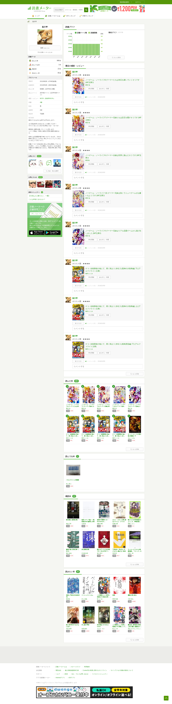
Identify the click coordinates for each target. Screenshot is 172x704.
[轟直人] (32, 187)
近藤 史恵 (115, 523)
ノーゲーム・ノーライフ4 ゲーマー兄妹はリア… (134, 406)
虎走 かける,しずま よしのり (135, 628)
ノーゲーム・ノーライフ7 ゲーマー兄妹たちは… (88, 406)
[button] (86, 10)
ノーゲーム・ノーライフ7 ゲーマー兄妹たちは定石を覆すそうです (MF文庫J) (113, 119)
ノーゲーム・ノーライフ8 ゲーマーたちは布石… (72, 406)
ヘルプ (58, 674)
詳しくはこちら (37, 214)
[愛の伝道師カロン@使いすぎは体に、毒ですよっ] (32, 166)
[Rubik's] (57, 187)
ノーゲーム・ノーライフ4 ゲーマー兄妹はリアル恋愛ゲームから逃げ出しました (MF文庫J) (113, 232)
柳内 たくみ (89, 273)
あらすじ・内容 (104, 88)
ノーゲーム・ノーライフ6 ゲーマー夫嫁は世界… (103, 406)
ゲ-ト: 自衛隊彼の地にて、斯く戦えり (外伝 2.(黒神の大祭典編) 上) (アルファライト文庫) (113, 307)
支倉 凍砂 (69, 628)
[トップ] (28, 22)
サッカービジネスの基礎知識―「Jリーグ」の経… (134, 551)
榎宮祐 (87, 160)
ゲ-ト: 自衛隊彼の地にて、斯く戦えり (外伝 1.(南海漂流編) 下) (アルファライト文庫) (113, 345)
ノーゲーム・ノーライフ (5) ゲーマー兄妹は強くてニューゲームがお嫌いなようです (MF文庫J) (113, 194)
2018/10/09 (101, 97)
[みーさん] (40, 187)
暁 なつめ (99, 599)
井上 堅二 (69, 483)
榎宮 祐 (87, 85)
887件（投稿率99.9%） (47, 98)
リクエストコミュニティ (100, 674)
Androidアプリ (60, 677)
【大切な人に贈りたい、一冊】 (39, 196)
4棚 (41, 102)
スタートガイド (75, 666)
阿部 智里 (115, 599)
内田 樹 (114, 553)
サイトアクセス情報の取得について (122, 670)
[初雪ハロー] (40, 166)
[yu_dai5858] (57, 166)
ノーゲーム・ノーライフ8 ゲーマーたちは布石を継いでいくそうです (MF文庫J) (112, 81)
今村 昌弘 (130, 599)
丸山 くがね (131, 438)
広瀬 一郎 (130, 553)
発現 (113, 595)
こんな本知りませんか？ (37, 199)
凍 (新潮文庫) (85, 549)
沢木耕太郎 (85, 553)
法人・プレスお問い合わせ (79, 674)
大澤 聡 (84, 523)
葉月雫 (75, 72)
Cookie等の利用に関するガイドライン (95, 670)
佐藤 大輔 (99, 523)
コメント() (91, 97)
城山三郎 (68, 523)
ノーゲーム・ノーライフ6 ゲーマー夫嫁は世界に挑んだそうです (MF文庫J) (113, 156)
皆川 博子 (99, 553)
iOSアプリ (72, 677)
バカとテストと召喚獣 (72, 480)
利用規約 (87, 666)
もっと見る (117, 57)
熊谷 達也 (69, 553)
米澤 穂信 (84, 628)
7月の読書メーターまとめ (44, 52)
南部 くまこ (131, 523)
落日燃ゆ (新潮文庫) (72, 519)
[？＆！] (49, 166)
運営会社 (58, 670)
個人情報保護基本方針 (72, 670)
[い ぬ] (49, 187)
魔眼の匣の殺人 (132, 595)
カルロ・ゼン (101, 628)
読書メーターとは (61, 666)
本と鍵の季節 (85, 624)
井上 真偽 (84, 599)
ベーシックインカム (87, 595)
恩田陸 (68, 599)
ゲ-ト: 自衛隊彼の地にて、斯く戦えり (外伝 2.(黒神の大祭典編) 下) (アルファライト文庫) (113, 269)
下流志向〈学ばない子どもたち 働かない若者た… (119, 551)
